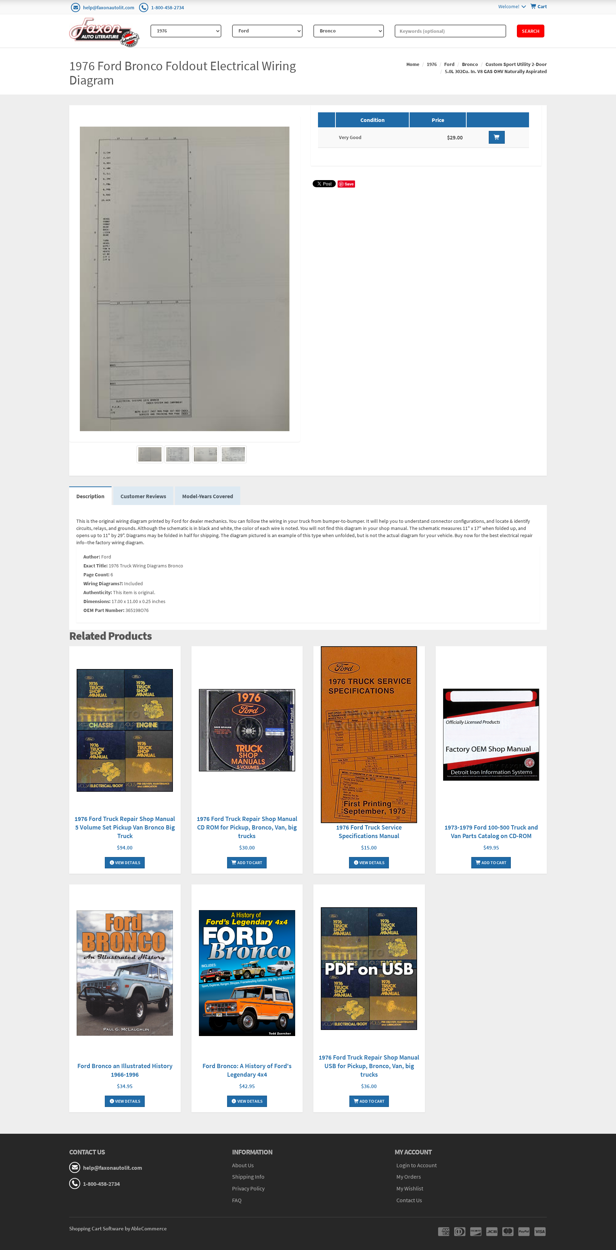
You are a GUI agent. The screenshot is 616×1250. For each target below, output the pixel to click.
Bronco (470, 64)
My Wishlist (409, 1188)
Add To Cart (249, 862)
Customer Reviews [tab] (143, 496)
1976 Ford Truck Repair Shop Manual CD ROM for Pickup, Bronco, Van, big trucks (247, 827)
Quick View (124, 731)
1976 (432, 64)
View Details (127, 862)
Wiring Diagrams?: (103, 583)
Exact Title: (95, 565)
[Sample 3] (233, 454)
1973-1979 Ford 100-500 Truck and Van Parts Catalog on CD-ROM (491, 831)
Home (412, 64)
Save (349, 184)
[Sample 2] (205, 454)
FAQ (237, 1200)
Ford (449, 64)
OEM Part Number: (103, 610)
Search (530, 31)
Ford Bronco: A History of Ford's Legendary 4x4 (247, 1070)
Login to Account (416, 1165)
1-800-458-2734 (167, 7)
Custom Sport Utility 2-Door (516, 64)
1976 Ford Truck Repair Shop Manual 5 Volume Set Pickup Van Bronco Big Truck (125, 827)
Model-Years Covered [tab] (207, 496)
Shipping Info (248, 1176)
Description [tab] (90, 496)
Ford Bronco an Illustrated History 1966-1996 (125, 1070)
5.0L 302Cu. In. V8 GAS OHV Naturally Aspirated (496, 71)
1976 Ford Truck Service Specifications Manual (369, 831)
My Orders (408, 1176)
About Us (243, 1165)
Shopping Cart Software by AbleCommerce (118, 1228)
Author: (91, 556)
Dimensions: (97, 601)
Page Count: (96, 574)
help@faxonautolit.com (108, 7)
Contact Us (409, 1200)
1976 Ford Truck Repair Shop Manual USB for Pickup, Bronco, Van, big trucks (369, 1065)
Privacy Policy (248, 1188)
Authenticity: (97, 592)
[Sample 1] (177, 454)
